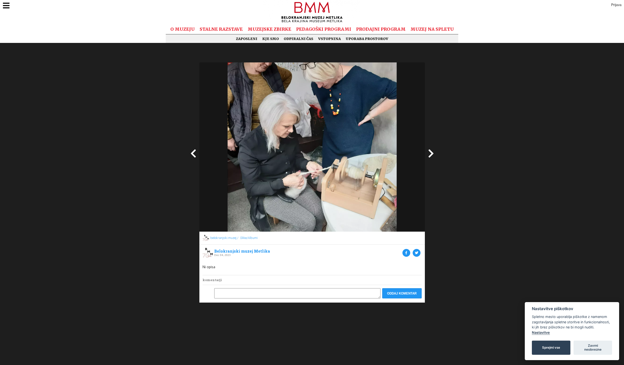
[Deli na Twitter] (416, 253)
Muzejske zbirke (269, 29)
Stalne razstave (221, 29)
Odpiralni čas (298, 39)
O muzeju (182, 29)
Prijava (616, 4)
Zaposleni (246, 39)
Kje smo (270, 39)
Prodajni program (381, 29)
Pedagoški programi (323, 29)
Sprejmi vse (551, 347)
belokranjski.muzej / (224, 238)
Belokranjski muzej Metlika (242, 251)
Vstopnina (329, 39)
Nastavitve (541, 332)
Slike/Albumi (249, 238)
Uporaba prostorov (367, 39)
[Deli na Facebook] (406, 253)
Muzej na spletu (432, 29)
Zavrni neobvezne (593, 347)
